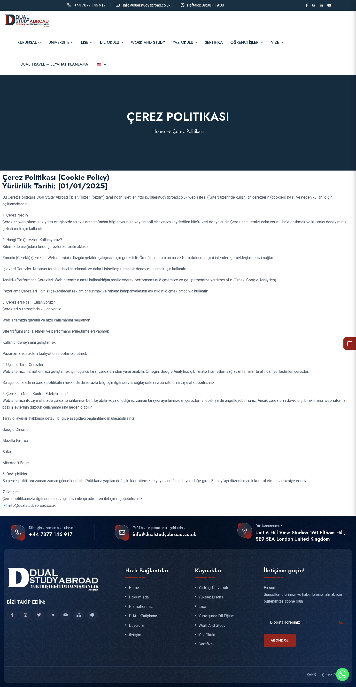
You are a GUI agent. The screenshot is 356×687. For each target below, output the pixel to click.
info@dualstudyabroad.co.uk (146, 5)
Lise (84, 42)
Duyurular (137, 625)
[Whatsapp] (342, 674)
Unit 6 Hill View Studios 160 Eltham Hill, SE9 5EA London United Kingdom (300, 536)
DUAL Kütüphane (143, 616)
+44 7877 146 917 (90, 5)
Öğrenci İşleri (244, 42)
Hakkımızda (139, 597)
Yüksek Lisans (211, 597)
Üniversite (59, 42)
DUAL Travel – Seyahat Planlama (54, 64)
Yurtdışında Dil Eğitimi (217, 616)
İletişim (135, 635)
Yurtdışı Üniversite (214, 588)
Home (158, 131)
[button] (349, 343)
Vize (275, 42)
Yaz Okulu (183, 42)
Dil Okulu (109, 42)
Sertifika (214, 42)
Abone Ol (280, 640)
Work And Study (148, 42)
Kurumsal (27, 42)
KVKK (311, 674)
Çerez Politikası (335, 674)
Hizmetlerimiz (141, 607)
